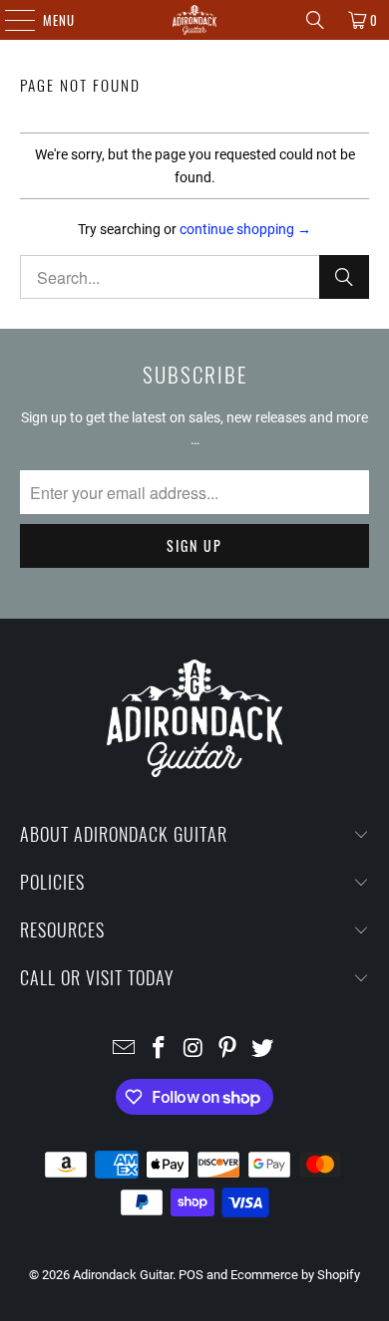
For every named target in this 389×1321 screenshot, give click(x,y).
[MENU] (9, 20)
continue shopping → (245, 229)
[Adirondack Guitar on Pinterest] (228, 1049)
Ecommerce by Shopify (295, 1274)
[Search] (315, 20)
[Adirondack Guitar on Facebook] (159, 1049)
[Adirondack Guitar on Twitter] (263, 1049)
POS (191, 1274)
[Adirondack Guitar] (195, 20)
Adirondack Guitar (123, 1274)
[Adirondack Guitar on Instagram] (193, 1049)
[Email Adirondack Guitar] (125, 1049)
